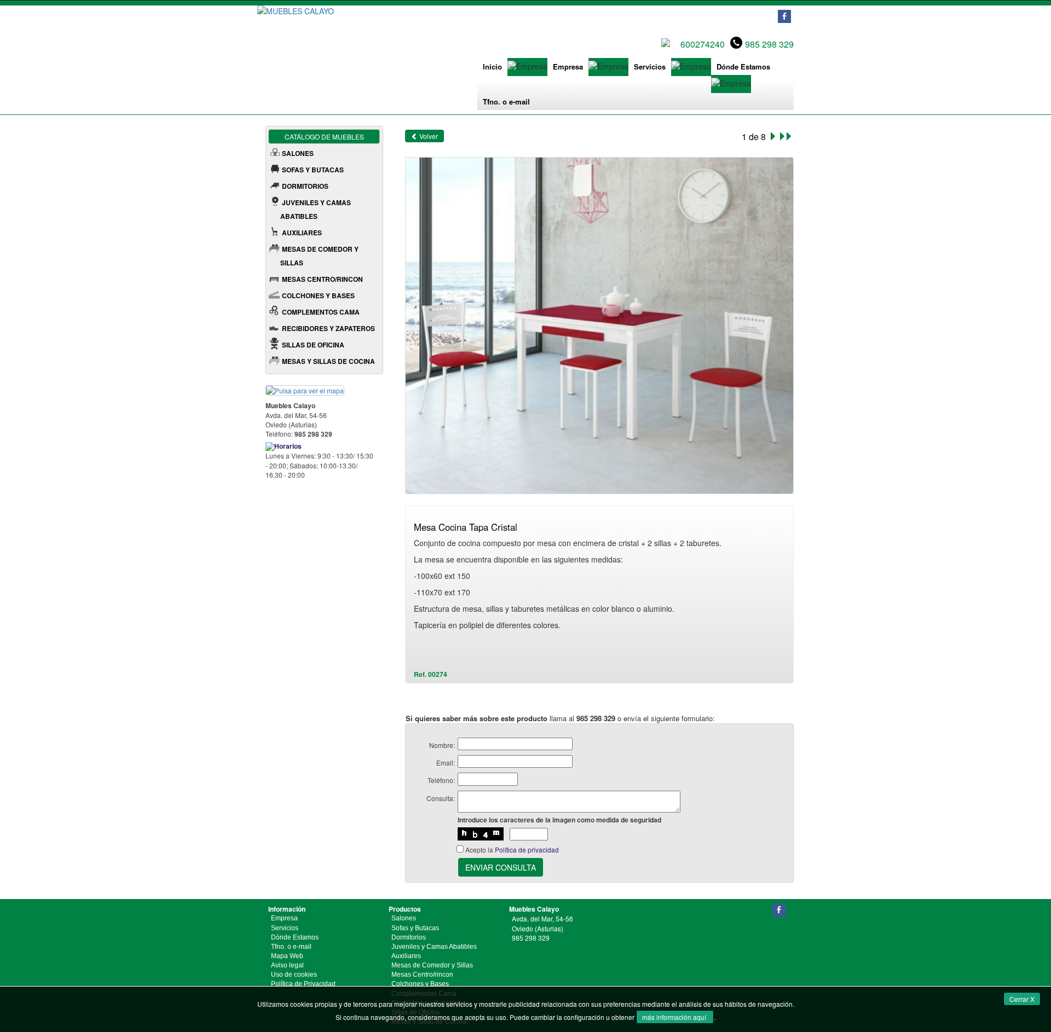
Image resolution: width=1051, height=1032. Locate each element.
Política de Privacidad (303, 984)
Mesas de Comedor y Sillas (432, 965)
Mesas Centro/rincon (422, 974)
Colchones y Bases (420, 984)
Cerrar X (1022, 999)
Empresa (568, 66)
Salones (403, 918)
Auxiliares (406, 956)
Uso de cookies (294, 974)
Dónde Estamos (743, 66)
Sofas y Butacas (415, 928)
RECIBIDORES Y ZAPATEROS (328, 328)
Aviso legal (287, 965)
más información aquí (675, 1017)
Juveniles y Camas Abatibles (434, 946)
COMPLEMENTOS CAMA (321, 312)
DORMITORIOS (305, 186)
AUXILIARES (302, 232)
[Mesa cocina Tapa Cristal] (600, 324)
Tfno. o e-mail (506, 101)
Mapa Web (287, 956)
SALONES (298, 153)
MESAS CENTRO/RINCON (322, 279)
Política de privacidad (527, 849)
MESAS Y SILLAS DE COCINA (328, 361)
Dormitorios (408, 937)
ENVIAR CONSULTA (500, 867)
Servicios (650, 66)
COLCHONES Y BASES (318, 295)
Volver (428, 136)
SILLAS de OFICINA (313, 345)
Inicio (492, 66)
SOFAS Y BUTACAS (313, 170)
